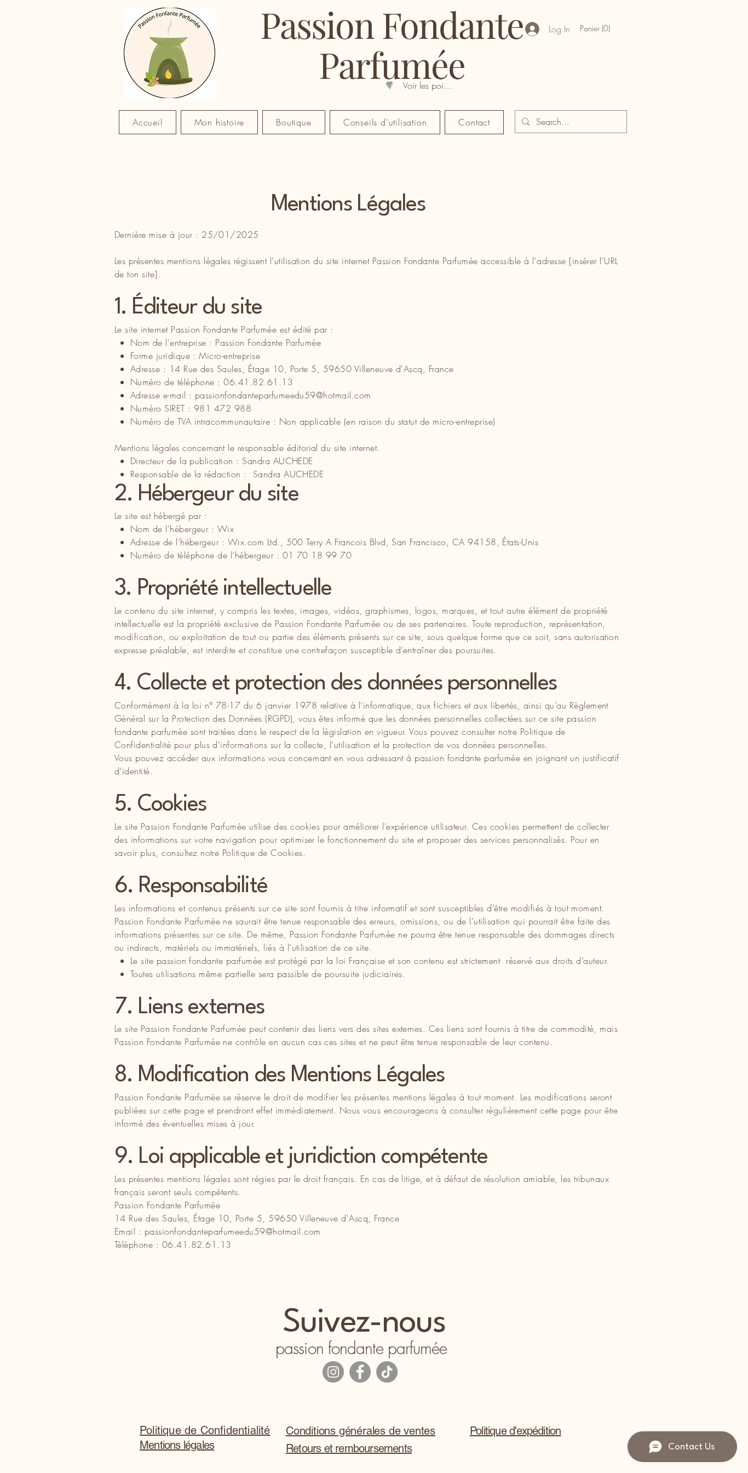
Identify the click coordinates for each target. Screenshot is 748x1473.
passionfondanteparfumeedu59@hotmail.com (283, 395)
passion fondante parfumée (361, 1348)
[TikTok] (387, 1372)
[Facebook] (360, 1372)
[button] (597, 28)
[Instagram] (333, 1372)
